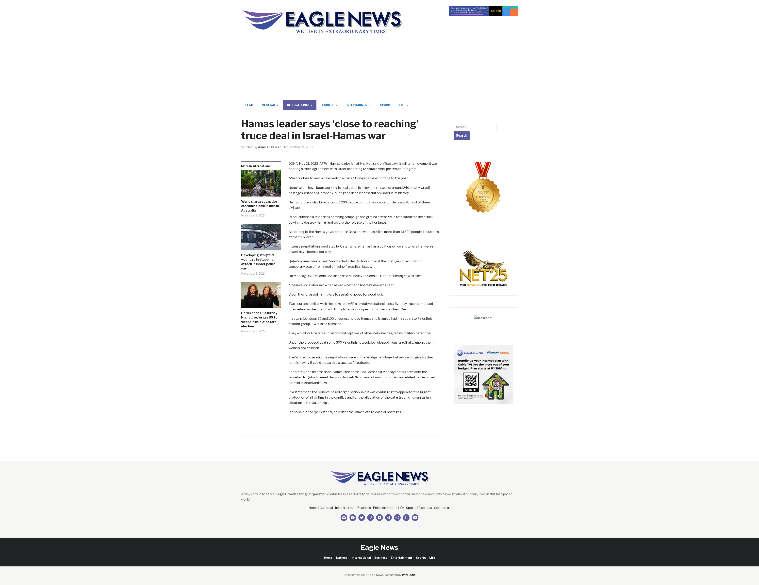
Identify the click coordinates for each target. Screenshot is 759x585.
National (269, 105)
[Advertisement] (379, 70)
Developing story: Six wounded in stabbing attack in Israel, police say (258, 261)
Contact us (442, 508)
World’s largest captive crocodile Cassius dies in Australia (260, 206)
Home (249, 105)
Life (402, 105)
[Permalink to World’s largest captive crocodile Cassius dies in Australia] (261, 184)
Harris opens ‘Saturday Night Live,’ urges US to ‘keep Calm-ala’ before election (259, 319)
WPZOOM (408, 574)
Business (327, 105)
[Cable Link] (483, 374)
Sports (385, 105)
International (298, 105)
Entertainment (357, 105)
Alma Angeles (268, 147)
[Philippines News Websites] (483, 191)
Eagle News (379, 547)
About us (425, 508)
